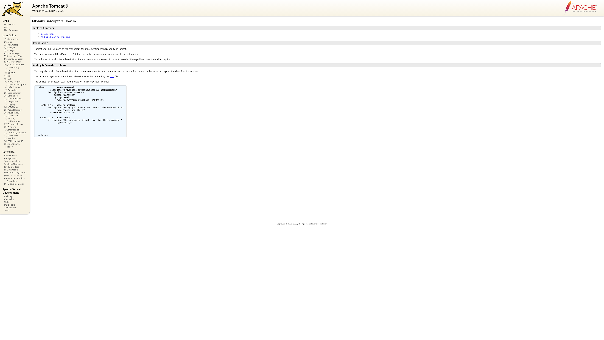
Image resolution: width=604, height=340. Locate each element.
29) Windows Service (13, 124)
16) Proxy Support (12, 81)
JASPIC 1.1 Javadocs (13, 175)
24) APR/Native (11, 107)
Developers (9, 204)
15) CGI (7, 78)
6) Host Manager (12, 53)
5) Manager (9, 50)
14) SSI (7, 75)
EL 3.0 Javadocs (11, 169)
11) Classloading (11, 67)
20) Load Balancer (12, 92)
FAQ (6, 27)
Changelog (9, 199)
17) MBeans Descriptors (15, 84)
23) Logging (9, 104)
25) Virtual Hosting (13, 109)
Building (8, 196)
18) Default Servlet (12, 87)
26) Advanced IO (12, 112)
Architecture (10, 207)
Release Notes (10, 155)
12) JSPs (7, 70)
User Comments (11, 30)
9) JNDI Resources (12, 61)
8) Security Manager (13, 58)
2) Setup (8, 41)
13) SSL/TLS (9, 73)
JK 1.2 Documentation (14, 183)
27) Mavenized (11, 115)
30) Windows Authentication (12, 128)
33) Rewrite (9, 138)
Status (7, 202)
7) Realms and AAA (13, 56)
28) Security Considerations (12, 120)
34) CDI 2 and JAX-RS (13, 141)
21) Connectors (11, 95)
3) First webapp (11, 44)
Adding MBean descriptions (55, 36)
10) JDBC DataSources (14, 64)
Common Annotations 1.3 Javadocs (14, 179)
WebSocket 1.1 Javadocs (15, 172)
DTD (112, 76)
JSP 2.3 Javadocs (11, 166)
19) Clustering (10, 90)
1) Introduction (11, 39)
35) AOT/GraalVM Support (12, 145)
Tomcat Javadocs (12, 161)
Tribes (7, 210)
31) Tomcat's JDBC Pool (15, 132)
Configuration (10, 158)
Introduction (47, 33)
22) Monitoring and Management (13, 100)
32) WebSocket (11, 135)
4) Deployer (9, 47)
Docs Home (9, 24)
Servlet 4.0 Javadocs (13, 164)
